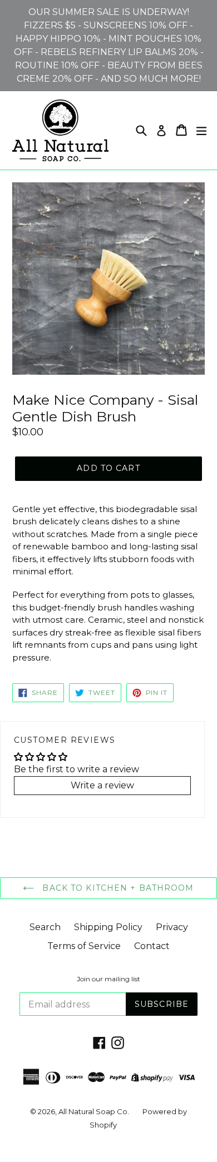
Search (45, 927)
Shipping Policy (108, 927)
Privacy (172, 927)
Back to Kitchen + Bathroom (117, 888)
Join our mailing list (108, 979)
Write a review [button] (102, 785)
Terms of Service (84, 946)
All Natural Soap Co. (93, 1111)
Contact (152, 946)
